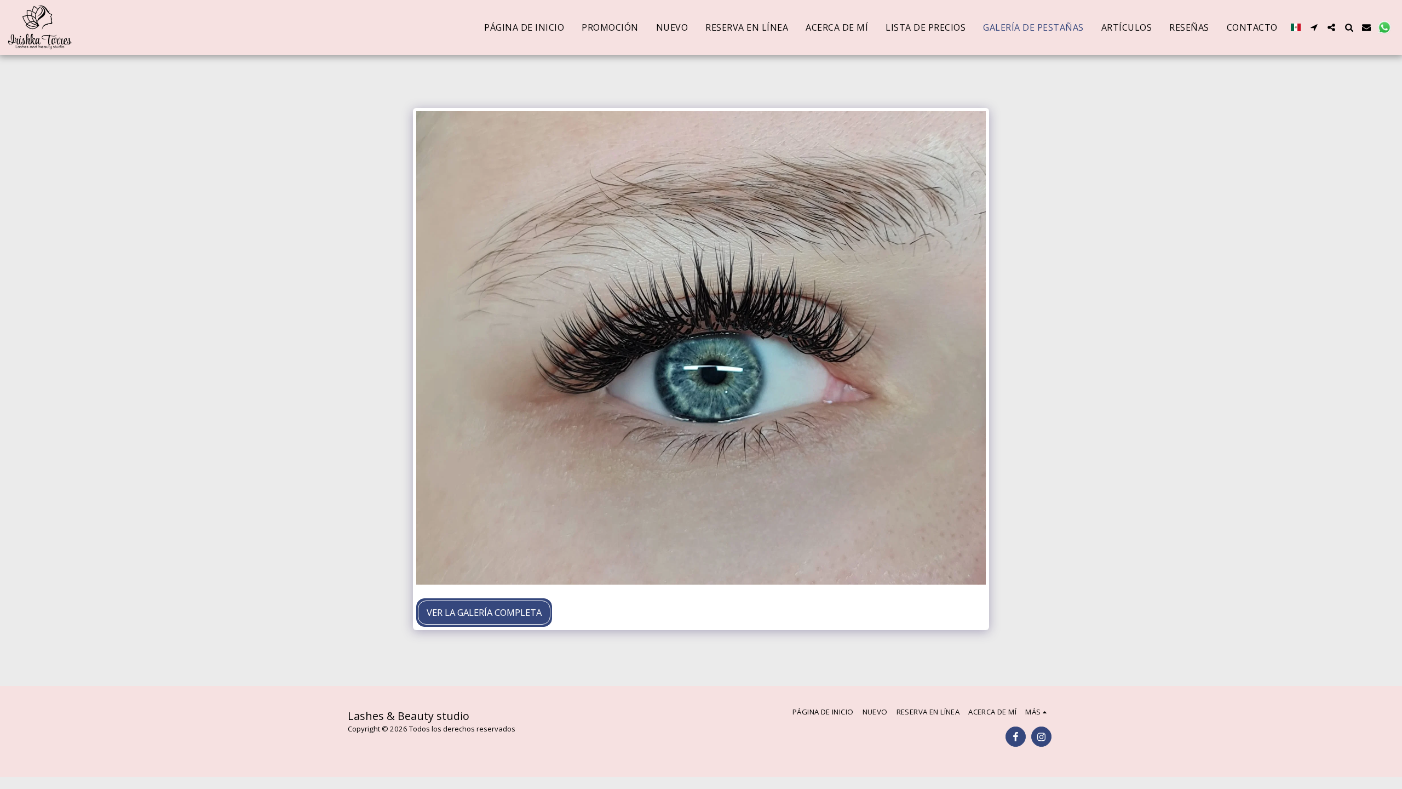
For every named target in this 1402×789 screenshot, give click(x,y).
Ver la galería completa (484, 612)
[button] (1314, 27)
